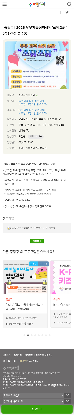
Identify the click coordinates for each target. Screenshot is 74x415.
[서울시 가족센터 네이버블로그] (9, 361)
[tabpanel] (25, 294)
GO (68, 395)
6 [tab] (42, 335)
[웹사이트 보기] (37, 95)
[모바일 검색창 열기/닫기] (69, 4)
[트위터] (67, 13)
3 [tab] (32, 335)
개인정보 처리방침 (44, 355)
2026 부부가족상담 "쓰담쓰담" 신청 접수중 (33, 228)
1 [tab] (24, 335)
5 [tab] (39, 335)
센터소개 (7, 355)
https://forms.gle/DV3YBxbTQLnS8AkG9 (27, 193)
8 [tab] (49, 335)
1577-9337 (32, 361)
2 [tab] (28, 335)
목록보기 (37, 241)
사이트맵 (29, 355)
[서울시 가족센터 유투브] (14, 361)
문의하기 (18, 355)
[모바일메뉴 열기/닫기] (4, 4)
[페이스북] (61, 13)
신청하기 (37, 409)
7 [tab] (46, 335)
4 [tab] (35, 335)
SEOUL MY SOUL (21, 367)
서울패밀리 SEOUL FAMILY (37, 4)
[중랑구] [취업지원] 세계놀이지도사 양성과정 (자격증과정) (24, 304)
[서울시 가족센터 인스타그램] (4, 361)
